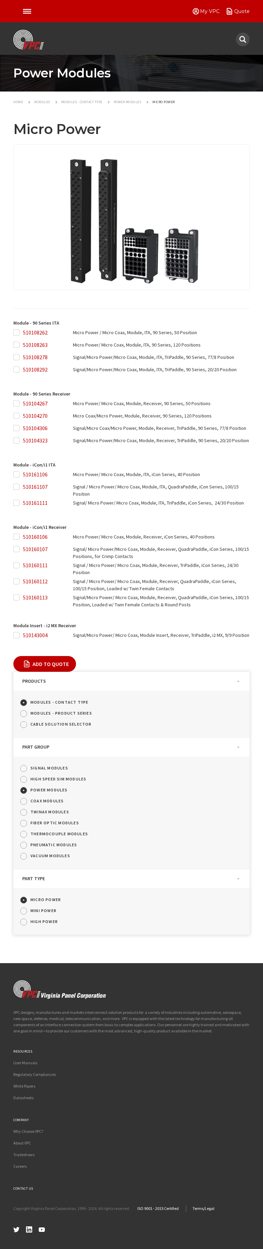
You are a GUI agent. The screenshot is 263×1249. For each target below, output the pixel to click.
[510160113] (17, 597)
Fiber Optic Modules (54, 822)
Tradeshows (24, 1154)
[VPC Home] (59, 989)
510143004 (35, 635)
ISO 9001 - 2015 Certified (158, 1208)
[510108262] (17, 332)
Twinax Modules (49, 811)
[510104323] (17, 440)
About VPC (22, 1142)
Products (34, 681)
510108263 (35, 344)
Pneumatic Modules (53, 844)
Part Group (35, 747)
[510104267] (17, 403)
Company (21, 1120)
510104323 (35, 440)
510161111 (35, 502)
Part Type (33, 878)
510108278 (35, 357)
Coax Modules (47, 800)
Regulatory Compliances (34, 1074)
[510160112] (17, 581)
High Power (44, 921)
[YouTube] (42, 1229)
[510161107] (17, 486)
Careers (20, 1166)
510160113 (35, 597)
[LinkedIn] (29, 1229)
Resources (22, 1051)
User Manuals (25, 1062)
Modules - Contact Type (59, 702)
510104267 (35, 403)
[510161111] (17, 503)
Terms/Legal (203, 1208)
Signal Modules (49, 768)
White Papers (24, 1086)
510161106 (35, 474)
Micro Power (45, 899)
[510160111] (17, 565)
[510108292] (17, 369)
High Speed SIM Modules (58, 778)
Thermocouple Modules (59, 833)
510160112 (35, 581)
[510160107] (17, 549)
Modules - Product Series (61, 713)
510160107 (35, 549)
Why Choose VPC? (28, 1131)
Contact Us (23, 1188)
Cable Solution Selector (61, 724)
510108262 (35, 332)
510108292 (35, 369)
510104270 (35, 415)
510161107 (35, 486)
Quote (242, 11)
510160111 (35, 565)
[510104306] (17, 428)
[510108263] (17, 345)
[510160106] (17, 537)
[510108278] (17, 357)
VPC (28, 40)
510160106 (35, 536)
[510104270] (17, 416)
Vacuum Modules (50, 855)
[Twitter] (16, 1229)
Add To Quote (51, 663)
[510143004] (17, 635)
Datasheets (23, 1097)
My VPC (210, 11)
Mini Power (43, 910)
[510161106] (17, 474)
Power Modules (49, 789)
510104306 (35, 428)
